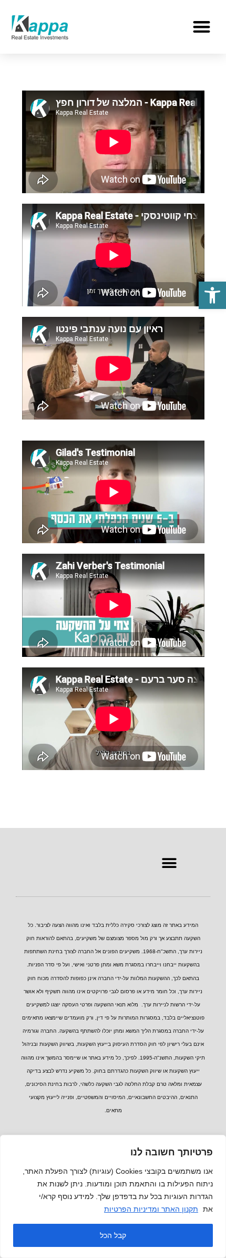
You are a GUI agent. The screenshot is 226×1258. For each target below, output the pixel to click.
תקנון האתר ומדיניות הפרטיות (151, 1209)
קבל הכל (113, 1235)
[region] (113, 1196)
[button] (212, 295)
